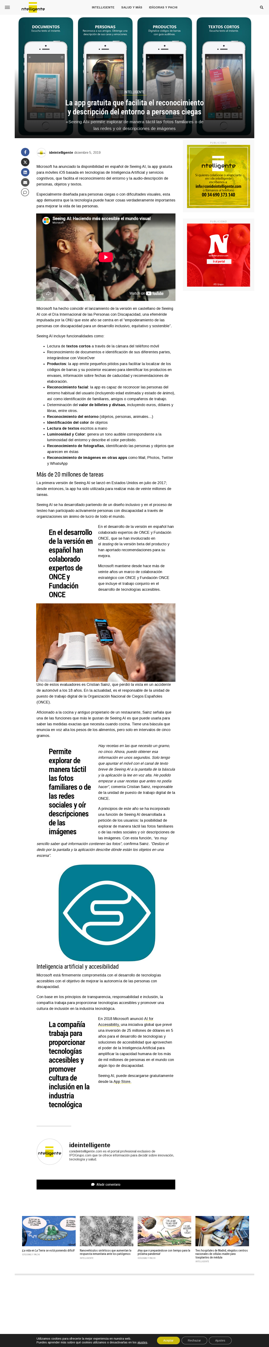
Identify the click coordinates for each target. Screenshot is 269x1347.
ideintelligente (61, 152)
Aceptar (168, 1340)
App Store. (122, 1081)
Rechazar (194, 1340)
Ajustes (220, 1340)
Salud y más (131, 7)
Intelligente (103, 7)
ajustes (142, 1342)
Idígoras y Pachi (163, 7)
